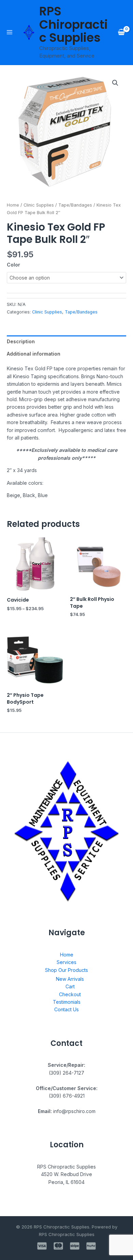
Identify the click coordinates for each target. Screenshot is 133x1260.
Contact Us (66, 1009)
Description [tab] (21, 341)
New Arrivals (70, 979)
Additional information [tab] (33, 354)
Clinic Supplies (39, 205)
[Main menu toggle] (9, 32)
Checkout (70, 994)
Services (66, 962)
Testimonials (66, 1002)
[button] (115, 83)
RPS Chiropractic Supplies (73, 24)
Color (13, 265)
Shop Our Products (66, 970)
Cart (70, 986)
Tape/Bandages (75, 205)
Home (13, 205)
